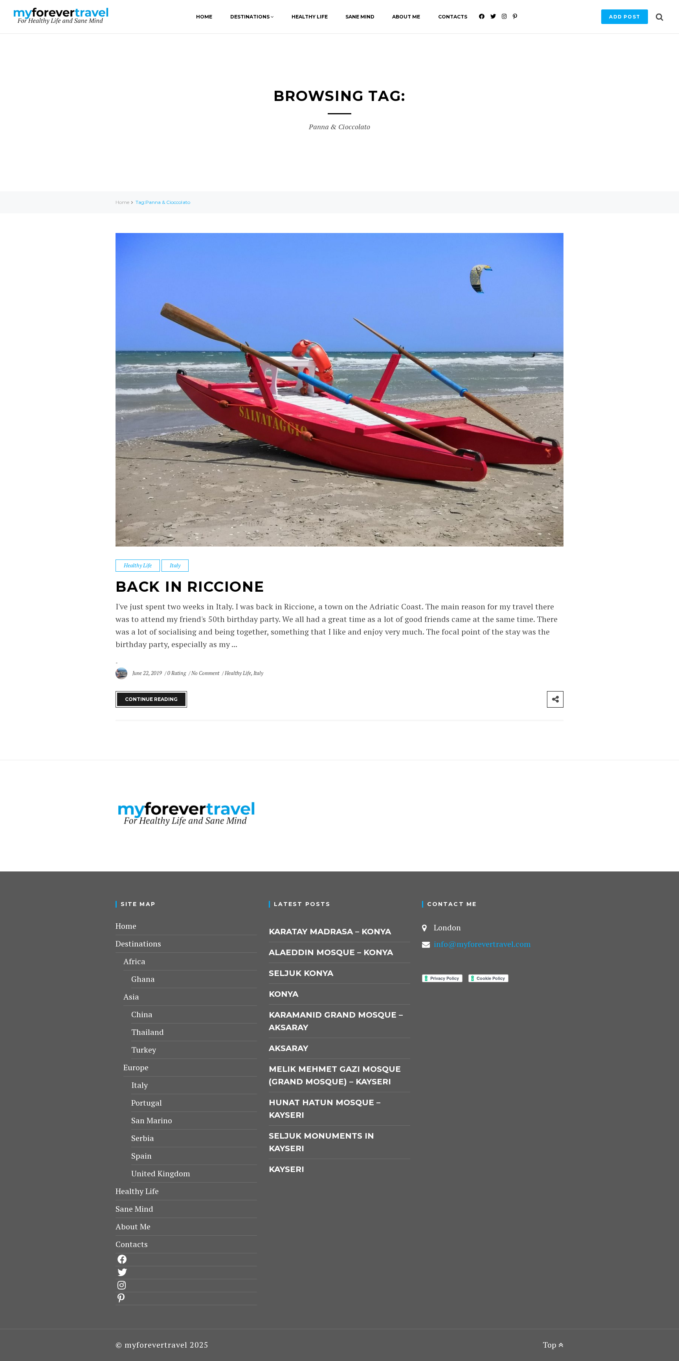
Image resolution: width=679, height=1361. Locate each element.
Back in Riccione (190, 586)
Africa (134, 961)
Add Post (624, 17)
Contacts (452, 17)
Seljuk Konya (301, 973)
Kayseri (286, 1169)
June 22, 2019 (147, 673)
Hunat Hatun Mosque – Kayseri (324, 1109)
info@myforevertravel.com (482, 944)
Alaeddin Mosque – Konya (331, 952)
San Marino (151, 1120)
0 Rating (176, 673)
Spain (141, 1155)
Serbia (142, 1138)
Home (204, 17)
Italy (175, 565)
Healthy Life (310, 17)
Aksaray (288, 1048)
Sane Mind (359, 17)
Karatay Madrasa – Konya (330, 931)
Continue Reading (151, 699)
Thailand (147, 1032)
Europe (136, 1067)
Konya (283, 994)
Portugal (146, 1102)
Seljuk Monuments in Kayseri (321, 1142)
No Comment (205, 673)
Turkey (143, 1049)
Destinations (250, 17)
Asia (131, 996)
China (141, 1014)
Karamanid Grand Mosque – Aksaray (336, 1021)
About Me (406, 17)
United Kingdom (160, 1173)
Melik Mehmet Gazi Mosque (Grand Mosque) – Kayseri (335, 1075)
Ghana (143, 979)
